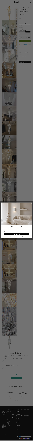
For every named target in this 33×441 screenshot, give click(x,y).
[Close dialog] (31, 203)
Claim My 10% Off (16, 234)
